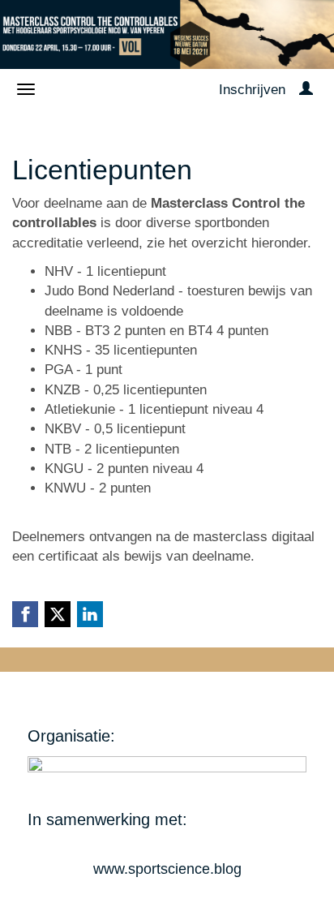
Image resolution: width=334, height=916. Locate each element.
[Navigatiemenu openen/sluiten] (26, 89)
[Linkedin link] (90, 614)
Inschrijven (252, 89)
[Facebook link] (25, 614)
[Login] (306, 89)
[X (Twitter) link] (58, 614)
